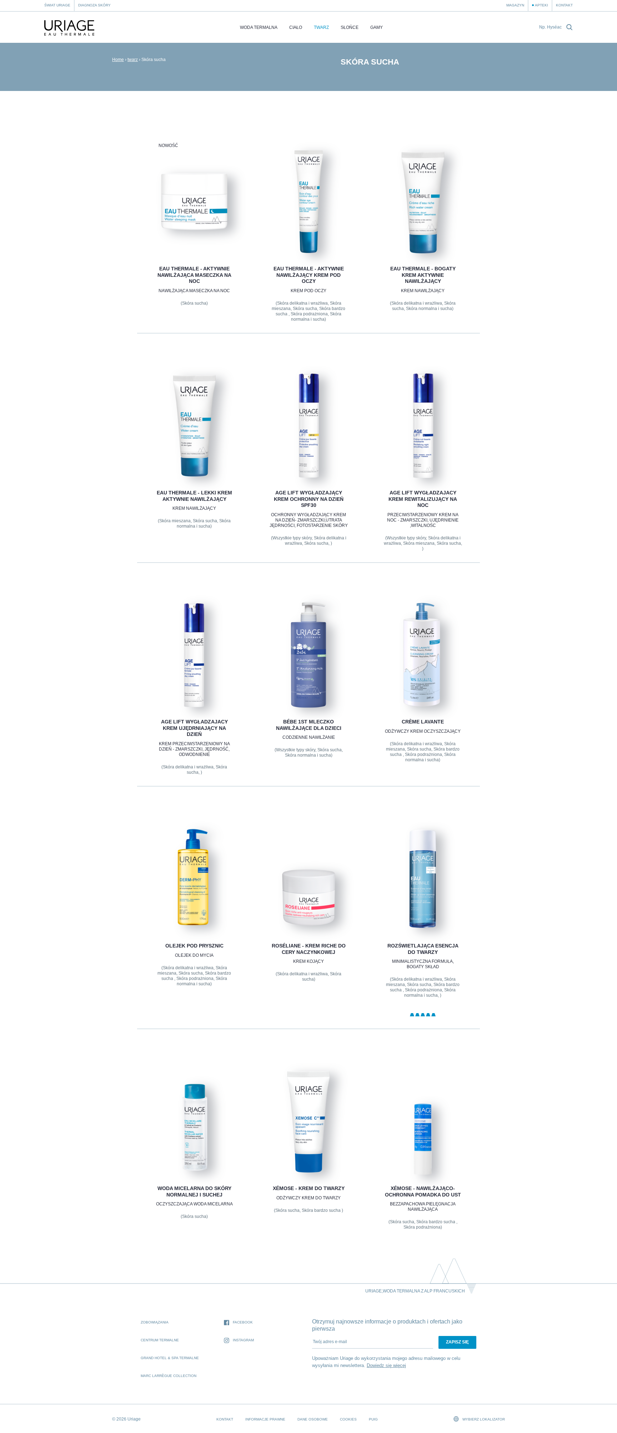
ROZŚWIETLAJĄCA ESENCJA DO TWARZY (422, 949)
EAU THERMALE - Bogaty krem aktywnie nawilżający (423, 275)
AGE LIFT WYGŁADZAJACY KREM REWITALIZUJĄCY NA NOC (422, 499)
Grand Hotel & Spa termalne (170, 1358)
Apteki (541, 5)
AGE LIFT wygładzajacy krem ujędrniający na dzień (194, 728)
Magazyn (515, 5)
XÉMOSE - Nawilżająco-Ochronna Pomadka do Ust (423, 1191)
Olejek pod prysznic (194, 946)
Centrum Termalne (160, 1340)
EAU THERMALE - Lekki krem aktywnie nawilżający (194, 496)
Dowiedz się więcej (386, 1365)
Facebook (243, 1322)
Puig (373, 1419)
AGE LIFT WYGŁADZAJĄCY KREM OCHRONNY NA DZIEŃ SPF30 (308, 499)
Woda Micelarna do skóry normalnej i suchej (194, 1191)
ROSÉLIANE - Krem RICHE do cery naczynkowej (308, 949)
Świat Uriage (57, 5)
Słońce (349, 27)
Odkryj (194, 237)
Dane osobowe (312, 1419)
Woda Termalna (258, 27)
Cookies (348, 1419)
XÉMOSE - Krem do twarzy (308, 1188)
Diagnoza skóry (94, 5)
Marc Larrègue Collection (168, 1376)
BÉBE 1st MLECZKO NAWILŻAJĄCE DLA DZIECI (308, 725)
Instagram (243, 1340)
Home (118, 59)
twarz (321, 27)
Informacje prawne (265, 1419)
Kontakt (564, 5)
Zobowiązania (155, 1322)
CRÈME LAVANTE (423, 722)
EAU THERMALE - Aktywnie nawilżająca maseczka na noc (194, 275)
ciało (295, 27)
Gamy (376, 27)
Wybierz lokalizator (483, 1419)
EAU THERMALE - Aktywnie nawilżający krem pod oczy (308, 275)
